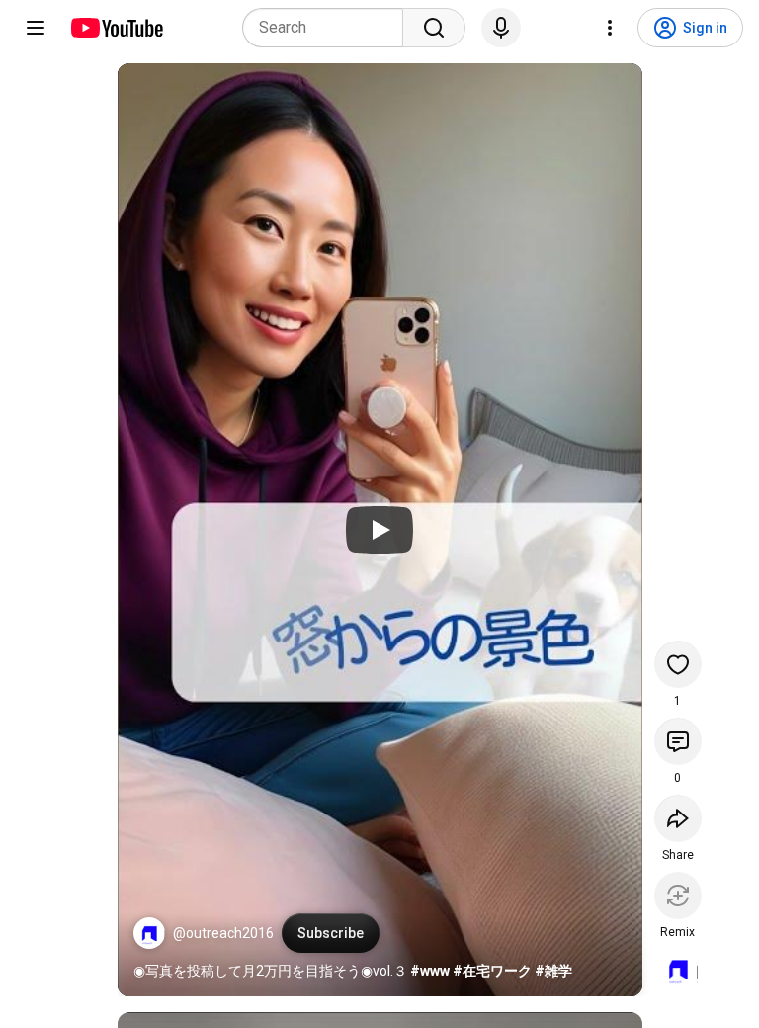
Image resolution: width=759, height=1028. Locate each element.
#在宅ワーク (492, 971)
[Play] (379, 530)
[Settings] (610, 28)
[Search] (433, 27)
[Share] (678, 818)
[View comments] (678, 741)
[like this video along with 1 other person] (678, 664)
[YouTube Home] (116, 27)
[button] (149, 933)
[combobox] (328, 28)
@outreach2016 (223, 933)
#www (430, 971)
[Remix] (678, 895)
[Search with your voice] (501, 27)
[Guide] (35, 28)
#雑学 (553, 971)
